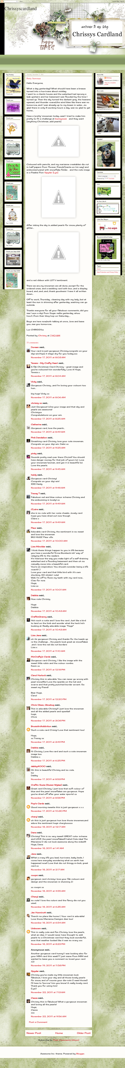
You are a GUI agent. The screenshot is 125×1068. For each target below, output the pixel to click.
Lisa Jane (36, 635)
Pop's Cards (37, 803)
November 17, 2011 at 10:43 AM (48, 611)
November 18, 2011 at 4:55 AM (48, 891)
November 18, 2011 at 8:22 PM (48, 944)
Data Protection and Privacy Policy (107, 272)
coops (34, 875)
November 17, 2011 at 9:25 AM (48, 448)
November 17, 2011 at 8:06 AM (48, 397)
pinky (34, 453)
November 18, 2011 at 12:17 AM (48, 827)
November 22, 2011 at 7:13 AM (48, 992)
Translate (111, 178)
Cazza (34, 998)
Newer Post (34, 1033)
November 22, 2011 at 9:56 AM (48, 1016)
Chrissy (109, 78)
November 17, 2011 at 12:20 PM (48, 699)
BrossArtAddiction (41, 726)
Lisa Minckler (38, 546)
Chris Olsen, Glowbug (42, 705)
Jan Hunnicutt (38, 912)
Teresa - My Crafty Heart (44, 363)
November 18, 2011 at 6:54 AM (48, 922)
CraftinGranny (39, 616)
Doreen (35, 347)
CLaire (34, 509)
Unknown (36, 928)
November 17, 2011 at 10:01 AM (48, 589)
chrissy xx (36, 403)
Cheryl (34, 896)
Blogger (80, 1053)
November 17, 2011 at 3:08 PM (48, 720)
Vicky (34, 381)
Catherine (36, 424)
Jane (33, 854)
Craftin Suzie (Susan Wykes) (46, 785)
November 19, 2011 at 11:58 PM (48, 965)
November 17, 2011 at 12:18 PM (48, 669)
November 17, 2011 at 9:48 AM (48, 488)
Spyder (35, 971)
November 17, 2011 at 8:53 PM (48, 779)
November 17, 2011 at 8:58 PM (48, 798)
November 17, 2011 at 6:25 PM (48, 760)
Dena (33, 832)
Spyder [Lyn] (51, 172)
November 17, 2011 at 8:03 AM (48, 357)
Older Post (84, 1033)
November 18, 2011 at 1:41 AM (47, 848)
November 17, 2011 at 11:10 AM (48, 651)
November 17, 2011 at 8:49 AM (48, 432)
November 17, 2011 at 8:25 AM (48, 419)
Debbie (34, 595)
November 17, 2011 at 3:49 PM (48, 742)
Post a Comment (38, 1022)
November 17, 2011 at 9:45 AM (48, 469)
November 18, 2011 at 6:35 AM (48, 907)
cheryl (34, 816)
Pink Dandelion (39, 437)
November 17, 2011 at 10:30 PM (49, 811)
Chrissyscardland (20, 8)
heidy (34, 475)
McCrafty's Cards (40, 656)
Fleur (33, 528)
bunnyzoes (61, 119)
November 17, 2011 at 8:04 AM (48, 376)
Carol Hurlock (38, 675)
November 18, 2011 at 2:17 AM (47, 869)
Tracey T (35, 493)
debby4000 (38, 766)
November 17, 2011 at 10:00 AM (49, 541)
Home (59, 1033)
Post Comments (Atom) (66, 1040)
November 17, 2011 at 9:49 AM (48, 503)
